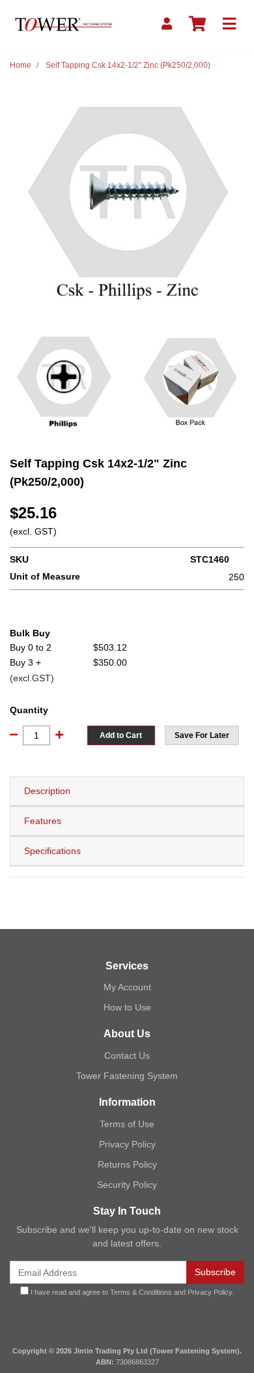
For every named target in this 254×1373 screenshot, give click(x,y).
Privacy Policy (127, 1144)
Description (47, 791)
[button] (202, 735)
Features (42, 821)
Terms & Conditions (141, 1292)
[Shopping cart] (197, 24)
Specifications (52, 851)
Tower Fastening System (127, 1075)
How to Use (127, 1007)
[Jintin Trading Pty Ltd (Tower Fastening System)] (63, 23)
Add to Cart (121, 735)
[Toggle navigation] (229, 24)
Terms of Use (127, 1124)
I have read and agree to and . (131, 1292)
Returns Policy (127, 1164)
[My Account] (166, 24)
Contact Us (127, 1055)
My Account (127, 987)
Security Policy (127, 1184)
